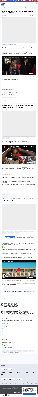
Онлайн (10, 372)
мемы (15, 44)
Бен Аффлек (11, 44)
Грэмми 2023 (5, 232)
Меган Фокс (17, 232)
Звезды (4, 194)
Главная (2, 7)
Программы (3, 372)
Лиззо (30, 231)
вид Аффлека (32, 50)
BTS (33, 231)
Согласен (29, 393)
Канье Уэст (27, 141)
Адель (15, 231)
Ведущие (18, 372)
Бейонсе (11, 231)
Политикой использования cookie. (28, 391)
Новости (5, 7)
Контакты (2, 374)
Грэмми (7, 231)
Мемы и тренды (5, 44)
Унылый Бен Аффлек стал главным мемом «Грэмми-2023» (17, 7)
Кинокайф (26, 372)
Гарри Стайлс (26, 231)
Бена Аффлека (5, 47)
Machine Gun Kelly (10, 232)
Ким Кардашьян (24, 167)
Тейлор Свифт (20, 231)
